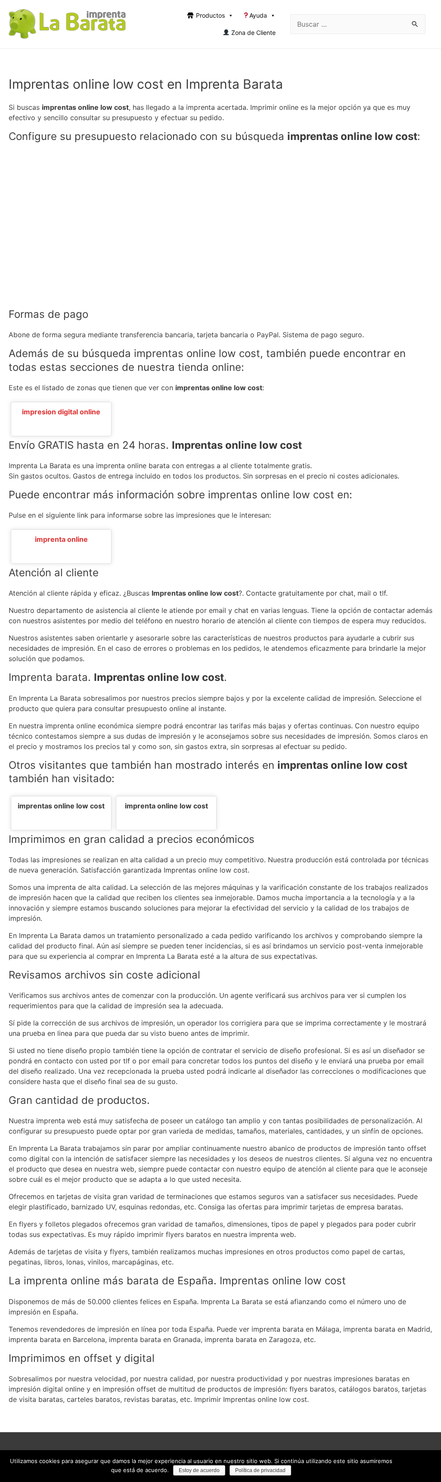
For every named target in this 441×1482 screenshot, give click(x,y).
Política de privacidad (260, 1470)
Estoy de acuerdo (199, 1470)
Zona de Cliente (253, 32)
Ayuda (258, 15)
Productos (210, 15)
